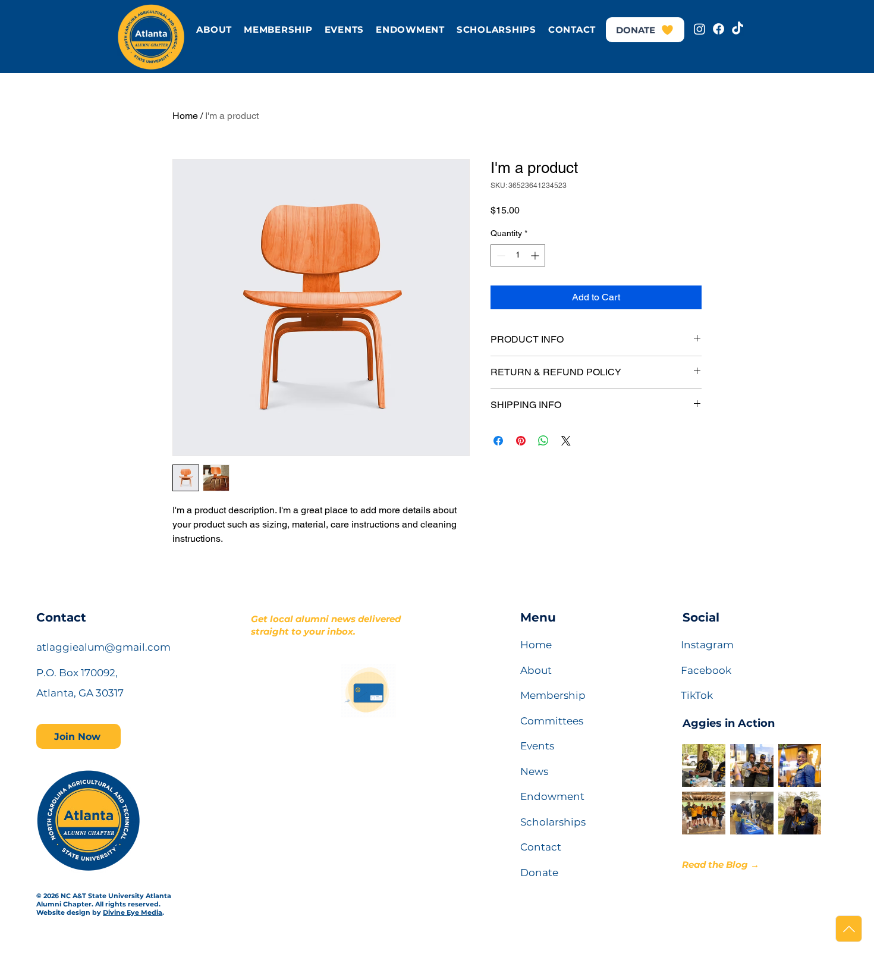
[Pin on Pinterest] (521, 441)
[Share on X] (566, 441)
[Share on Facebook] (498, 441)
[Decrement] (499, 255)
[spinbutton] (518, 255)
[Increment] (536, 255)
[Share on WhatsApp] (543, 441)
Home (185, 115)
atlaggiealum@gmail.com (103, 647)
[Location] (848, 928)
